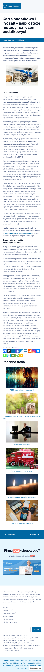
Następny (33, 534)
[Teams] (17, 351)
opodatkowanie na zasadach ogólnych (19, 233)
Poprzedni (11, 534)
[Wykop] (25, 351)
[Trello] (21, 351)
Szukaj (36, 629)
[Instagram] (34, 351)
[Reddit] (30, 351)
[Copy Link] (21, 355)
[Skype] (9, 355)
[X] (9, 351)
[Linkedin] (13, 351)
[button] (35, 668)
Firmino (32, 556)
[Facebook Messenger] (38, 351)
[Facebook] (5, 351)
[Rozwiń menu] (40, 6)
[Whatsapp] (5, 355)
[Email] (13, 355)
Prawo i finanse (8, 40)
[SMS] (17, 355)
